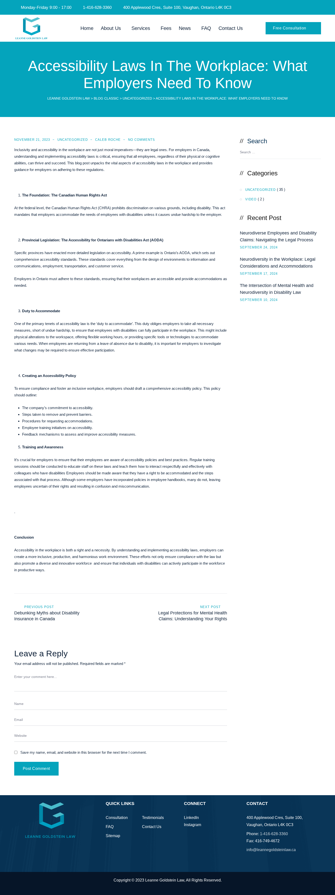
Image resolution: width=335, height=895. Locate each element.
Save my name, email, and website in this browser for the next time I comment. (83, 752)
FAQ (206, 28)
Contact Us (231, 28)
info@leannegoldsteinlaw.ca (271, 850)
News (185, 28)
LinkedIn (191, 818)
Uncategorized (72, 140)
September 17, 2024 (259, 273)
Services (140, 28)
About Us (111, 28)
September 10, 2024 (259, 300)
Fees (166, 28)
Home (86, 28)
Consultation (117, 818)
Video (251, 199)
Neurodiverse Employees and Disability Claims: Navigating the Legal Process (278, 236)
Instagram (192, 825)
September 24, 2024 (259, 247)
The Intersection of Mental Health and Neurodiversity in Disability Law (276, 289)
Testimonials (153, 818)
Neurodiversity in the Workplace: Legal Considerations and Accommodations (277, 263)
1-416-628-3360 (274, 834)
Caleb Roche (108, 140)
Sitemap (113, 836)
